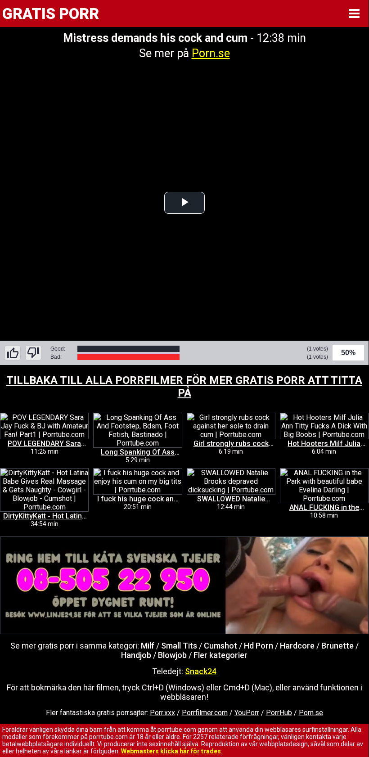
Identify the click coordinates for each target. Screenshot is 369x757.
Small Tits (179, 645)
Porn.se (211, 53)
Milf (147, 645)
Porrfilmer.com (205, 712)
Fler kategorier (221, 655)
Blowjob (172, 655)
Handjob (136, 655)
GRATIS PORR (50, 14)
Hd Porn (258, 645)
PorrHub (279, 712)
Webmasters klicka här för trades (171, 751)
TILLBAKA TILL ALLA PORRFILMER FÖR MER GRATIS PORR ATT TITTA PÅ (184, 386)
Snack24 (200, 671)
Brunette (337, 645)
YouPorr (246, 712)
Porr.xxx (162, 712)
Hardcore (297, 645)
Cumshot (220, 645)
